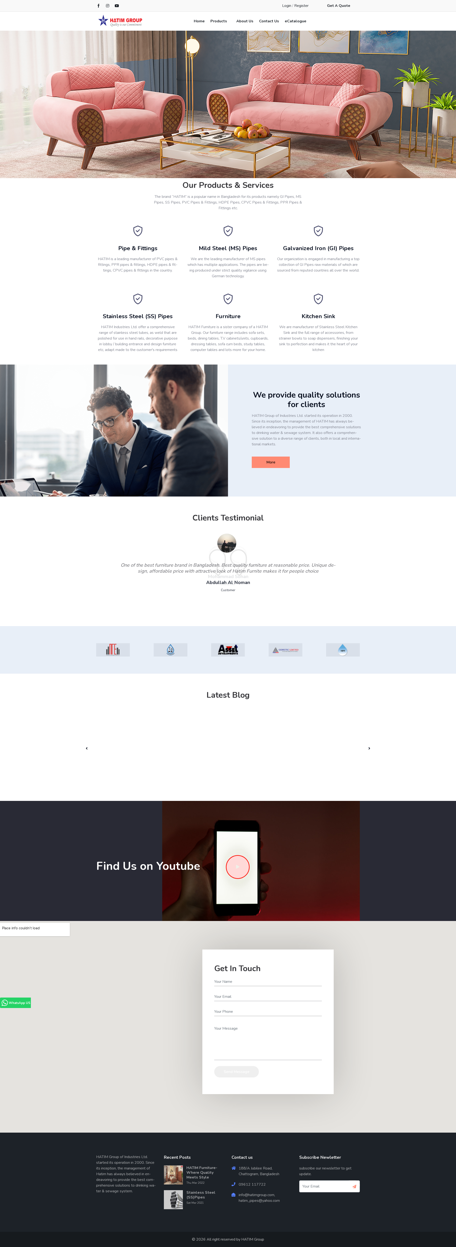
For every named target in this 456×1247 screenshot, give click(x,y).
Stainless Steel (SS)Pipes (200, 1195)
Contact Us (269, 21)
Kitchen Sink (318, 316)
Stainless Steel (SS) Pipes (138, 316)
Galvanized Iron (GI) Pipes (318, 248)
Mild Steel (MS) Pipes (228, 248)
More (270, 462)
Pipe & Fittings (137, 248)
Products (218, 21)
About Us (244, 21)
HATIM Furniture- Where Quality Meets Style (201, 1172)
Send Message (236, 1071)
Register (301, 5)
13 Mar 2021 (120, 739)
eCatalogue (295, 21)
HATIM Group (252, 1239)
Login (286, 5)
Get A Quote (338, 5)
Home (199, 21)
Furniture (228, 316)
